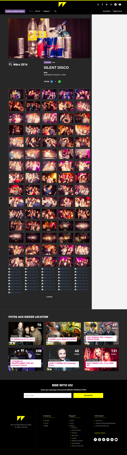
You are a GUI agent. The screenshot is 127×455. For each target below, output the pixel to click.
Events (37, 11)
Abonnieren (88, 395)
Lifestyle (74, 428)
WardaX (47, 420)
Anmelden (106, 11)
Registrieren (117, 11)
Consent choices (99, 433)
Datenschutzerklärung (102, 426)
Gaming (74, 438)
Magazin (47, 11)
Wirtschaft (75, 435)
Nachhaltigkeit (76, 443)
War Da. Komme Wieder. (15, 11)
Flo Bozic (14, 336)
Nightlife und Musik (77, 441)
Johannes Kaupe (93, 334)
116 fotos (47, 62)
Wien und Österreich (78, 446)
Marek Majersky (54, 360)
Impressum (99, 420)
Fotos (31, 11)
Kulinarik (74, 433)
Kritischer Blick (76, 430)
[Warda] (21, 418)
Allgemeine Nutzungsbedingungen (105, 423)
